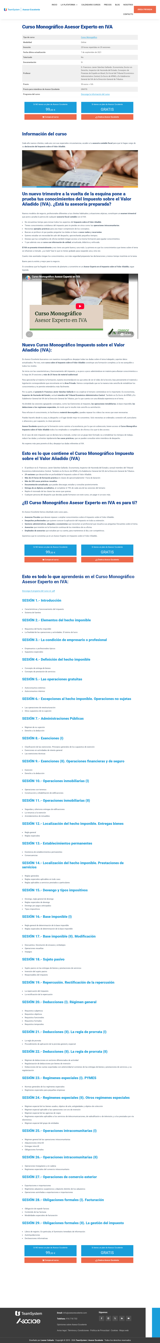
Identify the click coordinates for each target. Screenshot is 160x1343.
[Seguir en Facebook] (101, 1318)
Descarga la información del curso (95, 94)
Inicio (54, 5)
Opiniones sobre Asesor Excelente (72, 1324)
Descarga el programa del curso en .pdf (38, 591)
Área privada (145, 9)
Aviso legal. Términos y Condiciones (73, 1330)
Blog (117, 5)
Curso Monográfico (89, 37)
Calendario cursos (90, 5)
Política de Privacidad (99, 1330)
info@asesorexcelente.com (75, 1313)
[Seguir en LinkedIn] (121, 1318)
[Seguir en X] (115, 1318)
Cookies (114, 1330)
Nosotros (128, 5)
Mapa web (124, 1330)
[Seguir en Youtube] (128, 1318)
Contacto (128, 14)
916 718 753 (71, 1319)
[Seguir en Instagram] (108, 1318)
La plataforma (68, 5)
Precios (108, 5)
